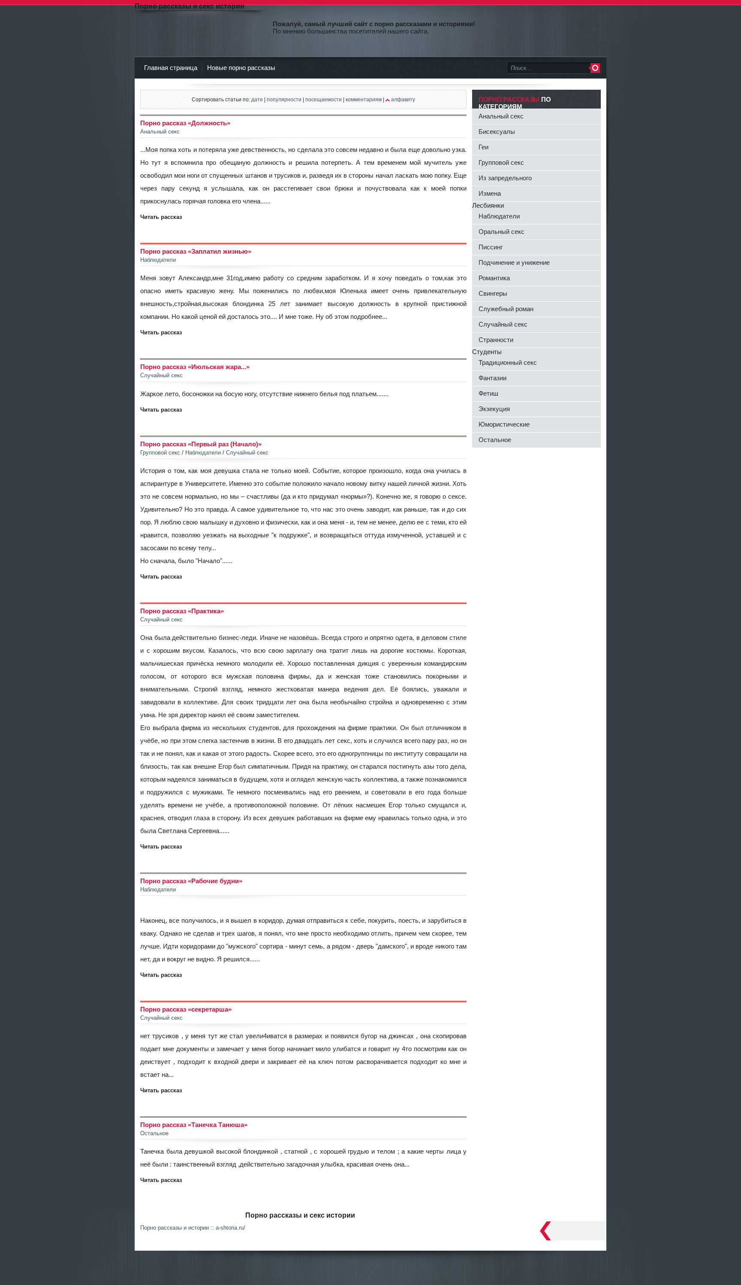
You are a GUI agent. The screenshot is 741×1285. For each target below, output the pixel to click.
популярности (284, 99)
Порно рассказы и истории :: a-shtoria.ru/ (192, 1227)
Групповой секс (160, 452)
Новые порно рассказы (241, 67)
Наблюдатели (158, 260)
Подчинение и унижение (514, 262)
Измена (490, 193)
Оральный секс (501, 231)
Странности (496, 339)
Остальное (154, 1133)
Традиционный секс (508, 362)
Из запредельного (505, 178)
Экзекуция (494, 408)
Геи (483, 147)
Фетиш (488, 393)
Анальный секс (160, 131)
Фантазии (492, 378)
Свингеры (493, 293)
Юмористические (504, 424)
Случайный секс (161, 375)
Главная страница (170, 67)
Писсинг (491, 247)
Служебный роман (506, 308)
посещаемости (323, 99)
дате (257, 99)
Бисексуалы (497, 131)
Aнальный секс (501, 116)
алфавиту (403, 99)
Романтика (494, 278)
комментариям (364, 99)
